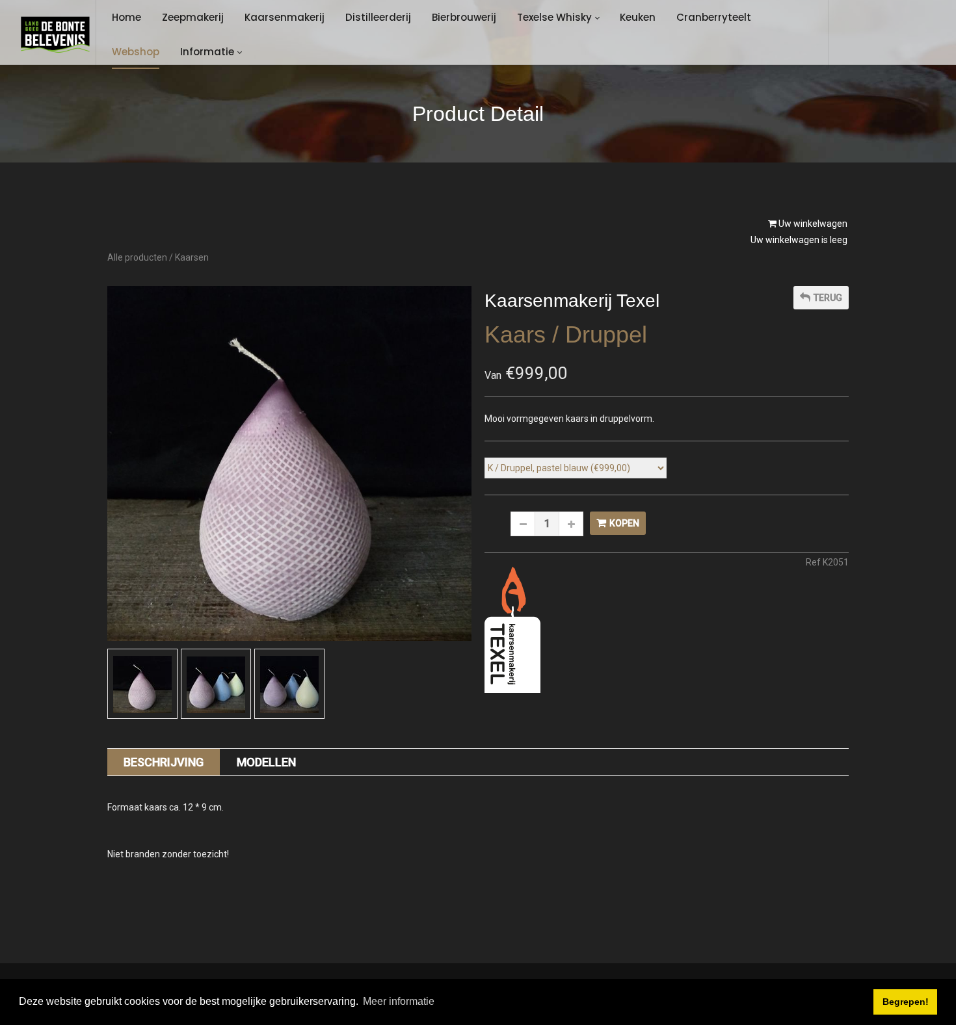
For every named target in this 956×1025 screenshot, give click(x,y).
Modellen (266, 762)
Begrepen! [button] (906, 1001)
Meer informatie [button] (398, 1001)
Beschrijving (164, 762)
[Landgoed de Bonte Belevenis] (55, 34)
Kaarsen (192, 257)
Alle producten (137, 257)
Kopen (624, 523)
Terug (828, 297)
